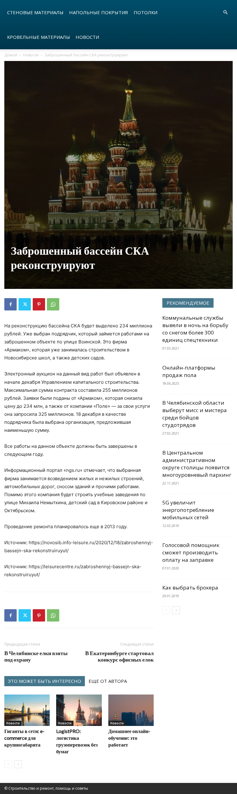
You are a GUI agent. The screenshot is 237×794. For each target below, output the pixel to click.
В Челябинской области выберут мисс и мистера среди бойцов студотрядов (194, 413)
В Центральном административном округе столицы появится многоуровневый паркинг (196, 463)
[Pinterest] (39, 304)
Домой (10, 55)
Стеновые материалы (35, 12)
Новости (87, 37)
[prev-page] (8, 764)
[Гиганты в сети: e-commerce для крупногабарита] (27, 710)
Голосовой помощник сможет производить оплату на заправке (190, 552)
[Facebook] (10, 304)
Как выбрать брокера (190, 587)
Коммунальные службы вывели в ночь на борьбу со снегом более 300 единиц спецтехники (195, 328)
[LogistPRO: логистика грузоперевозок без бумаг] (79, 710)
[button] (225, 12)
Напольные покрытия (98, 12)
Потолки (145, 12)
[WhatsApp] (53, 304)
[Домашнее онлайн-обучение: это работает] (131, 710)
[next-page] (18, 764)
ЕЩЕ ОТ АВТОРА (108, 681)
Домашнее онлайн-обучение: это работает (129, 737)
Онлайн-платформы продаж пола (188, 371)
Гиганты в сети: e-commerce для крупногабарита (24, 737)
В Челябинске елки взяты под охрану (36, 656)
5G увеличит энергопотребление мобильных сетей (188, 510)
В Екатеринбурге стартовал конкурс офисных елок (119, 656)
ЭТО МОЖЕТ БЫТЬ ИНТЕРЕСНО (44, 681)
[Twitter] (25, 304)
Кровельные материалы (38, 37)
